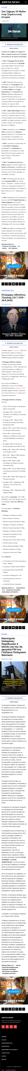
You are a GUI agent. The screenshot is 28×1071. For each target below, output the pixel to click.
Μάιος (4, 248)
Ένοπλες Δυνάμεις (9, 246)
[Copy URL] (20, 283)
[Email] (23, 283)
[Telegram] (13, 283)
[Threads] (15, 1026)
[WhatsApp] (9, 283)
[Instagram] (7, 1026)
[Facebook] (2, 283)
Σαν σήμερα (12, 248)
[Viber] (16, 283)
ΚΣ (19, 246)
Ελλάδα (4, 7)
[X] (6, 283)
